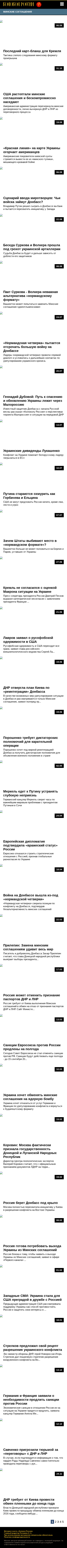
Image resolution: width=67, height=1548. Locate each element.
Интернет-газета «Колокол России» (18, 1531)
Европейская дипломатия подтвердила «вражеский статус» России (30, 845)
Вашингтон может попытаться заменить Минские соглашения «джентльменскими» (30, 305)
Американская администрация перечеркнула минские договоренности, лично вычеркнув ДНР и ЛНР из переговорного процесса (33, 109)
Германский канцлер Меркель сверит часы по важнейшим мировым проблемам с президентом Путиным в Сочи (30, 802)
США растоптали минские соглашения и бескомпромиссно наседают (29, 98)
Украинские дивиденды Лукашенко (31, 451)
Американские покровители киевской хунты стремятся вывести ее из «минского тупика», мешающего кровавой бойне (28, 159)
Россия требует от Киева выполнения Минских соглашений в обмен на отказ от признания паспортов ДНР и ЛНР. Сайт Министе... (33, 1006)
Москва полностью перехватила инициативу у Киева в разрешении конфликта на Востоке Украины (32, 1208)
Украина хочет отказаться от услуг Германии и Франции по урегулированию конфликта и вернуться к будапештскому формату (32, 1106)
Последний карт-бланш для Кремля (32, 51)
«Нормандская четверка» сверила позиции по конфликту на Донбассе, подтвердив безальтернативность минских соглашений (29, 906)
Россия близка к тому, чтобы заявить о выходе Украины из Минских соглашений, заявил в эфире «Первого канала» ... (31, 1257)
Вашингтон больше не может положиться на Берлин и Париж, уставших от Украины (33, 550)
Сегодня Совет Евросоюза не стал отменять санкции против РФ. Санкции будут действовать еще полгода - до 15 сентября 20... (33, 1056)
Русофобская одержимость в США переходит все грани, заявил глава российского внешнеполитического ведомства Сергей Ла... (31, 648)
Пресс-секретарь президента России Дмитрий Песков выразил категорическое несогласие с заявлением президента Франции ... (33, 598)
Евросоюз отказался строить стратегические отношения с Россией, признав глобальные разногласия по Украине (28, 856)
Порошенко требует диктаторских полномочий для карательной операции (30, 741)
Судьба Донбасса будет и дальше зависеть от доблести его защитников (29, 254)
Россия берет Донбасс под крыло (30, 1203)
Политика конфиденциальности (17, 1537)
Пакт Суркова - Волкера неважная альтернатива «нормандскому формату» (30, 296)
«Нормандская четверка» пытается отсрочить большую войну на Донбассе (31, 347)
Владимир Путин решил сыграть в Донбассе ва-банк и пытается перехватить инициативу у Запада (32, 207)
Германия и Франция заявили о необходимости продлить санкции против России (31, 1399)
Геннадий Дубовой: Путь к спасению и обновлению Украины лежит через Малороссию (32, 400)
